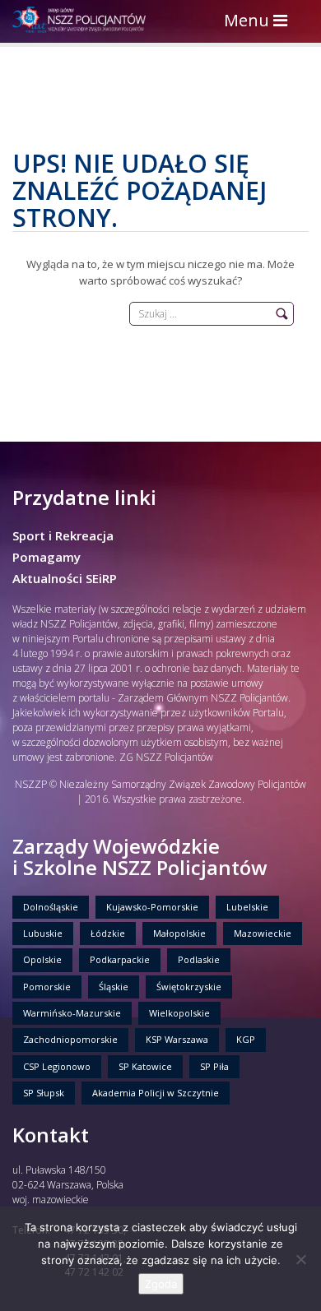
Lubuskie (43, 933)
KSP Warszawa (177, 1039)
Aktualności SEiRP (64, 578)
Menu (259, 21)
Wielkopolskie (179, 1013)
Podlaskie (199, 959)
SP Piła (214, 1066)
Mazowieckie (262, 933)
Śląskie (113, 986)
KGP (245, 1039)
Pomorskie (47, 986)
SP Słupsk (43, 1092)
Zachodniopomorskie (70, 1039)
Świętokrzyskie (188, 986)
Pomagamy (46, 557)
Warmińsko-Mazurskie (72, 1013)
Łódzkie (108, 933)
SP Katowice (145, 1066)
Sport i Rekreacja (63, 535)
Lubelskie (247, 907)
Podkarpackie (120, 959)
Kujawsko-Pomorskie (152, 907)
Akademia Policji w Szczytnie (155, 1092)
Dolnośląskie (50, 907)
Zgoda (161, 1283)
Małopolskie (179, 933)
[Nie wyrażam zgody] (300, 1259)
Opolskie (42, 959)
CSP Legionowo (57, 1066)
